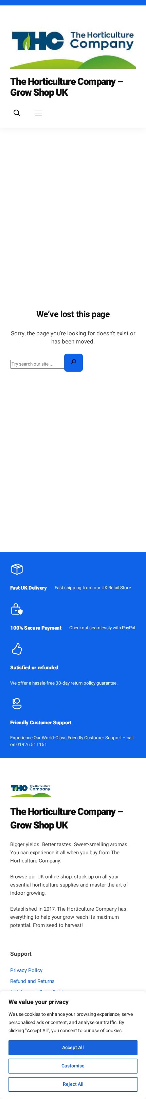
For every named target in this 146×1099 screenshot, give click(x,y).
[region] (73, 1045)
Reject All (73, 1084)
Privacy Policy (26, 970)
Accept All (73, 1047)
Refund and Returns (32, 981)
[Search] (73, 363)
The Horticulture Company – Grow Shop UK (66, 87)
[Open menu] (38, 112)
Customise (73, 1065)
